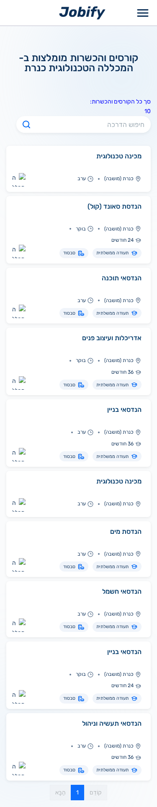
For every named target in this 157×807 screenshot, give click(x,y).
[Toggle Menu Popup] (143, 13)
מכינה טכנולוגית (119, 156)
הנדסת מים (126, 531)
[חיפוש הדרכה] (26, 124)
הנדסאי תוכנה (122, 278)
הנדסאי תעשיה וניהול (112, 723)
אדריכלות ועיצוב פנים (112, 338)
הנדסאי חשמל (122, 591)
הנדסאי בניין (124, 410)
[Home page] (82, 12)
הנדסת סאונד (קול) (115, 206)
